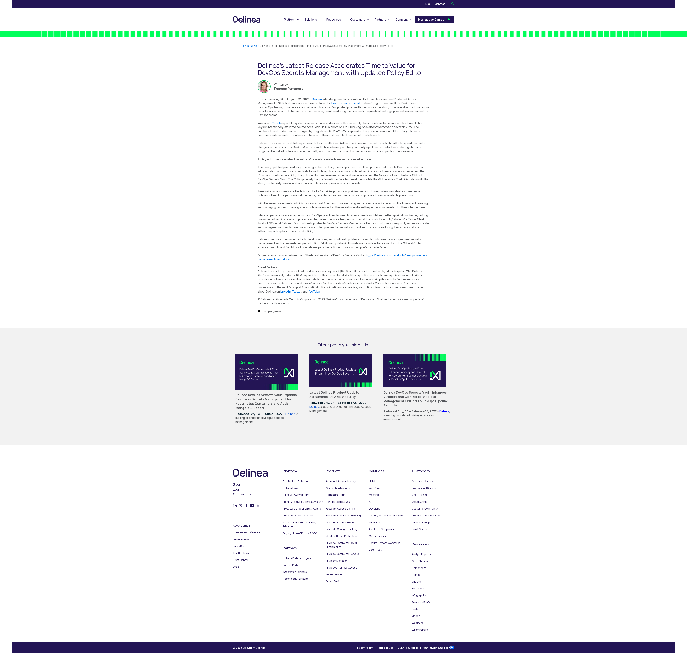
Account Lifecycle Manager (342, 481)
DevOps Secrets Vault (339, 501)
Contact (440, 4)
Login (237, 489)
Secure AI (374, 522)
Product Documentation (426, 515)
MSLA (401, 647)
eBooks (416, 581)
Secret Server (334, 574)
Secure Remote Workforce (384, 543)
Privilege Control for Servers (342, 553)
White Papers (420, 629)
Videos (416, 616)
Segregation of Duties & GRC (300, 533)
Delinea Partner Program (297, 558)
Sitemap (413, 647)
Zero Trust (375, 549)
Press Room (240, 546)
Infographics (419, 595)
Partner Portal (291, 565)
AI (370, 501)
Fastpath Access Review (340, 522)
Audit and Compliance (382, 529)
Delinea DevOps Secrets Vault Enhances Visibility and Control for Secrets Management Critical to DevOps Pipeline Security (415, 398)
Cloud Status (419, 501)
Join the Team (241, 553)
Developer (375, 508)
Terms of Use (385, 647)
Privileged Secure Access (298, 515)
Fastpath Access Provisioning (343, 515)
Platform (289, 19)
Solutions (311, 19)
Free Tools (418, 588)
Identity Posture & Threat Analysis (303, 501)
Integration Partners (295, 572)
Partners (380, 19)
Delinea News (249, 45)
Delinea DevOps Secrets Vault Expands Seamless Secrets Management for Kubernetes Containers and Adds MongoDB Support (266, 401)
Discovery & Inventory (295, 494)
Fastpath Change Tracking (341, 529)
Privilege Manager (336, 560)
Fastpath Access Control (340, 508)
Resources (333, 19)
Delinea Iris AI (290, 488)
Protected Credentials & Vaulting (302, 508)
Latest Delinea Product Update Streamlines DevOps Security (334, 394)
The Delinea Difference (246, 532)
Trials (415, 609)
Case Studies (420, 561)
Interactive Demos (431, 19)
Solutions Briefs (421, 602)
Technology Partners (295, 578)
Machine (374, 494)
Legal (236, 566)
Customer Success (423, 481)
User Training (420, 494)
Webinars (417, 623)
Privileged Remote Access (341, 567)
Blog (428, 4)
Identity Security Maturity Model (388, 515)
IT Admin (374, 481)
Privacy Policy (364, 647)
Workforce (375, 488)
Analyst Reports (421, 554)
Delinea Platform (335, 494)
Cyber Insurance (378, 536)
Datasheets (419, 568)
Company (402, 19)
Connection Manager (338, 488)
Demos (416, 574)
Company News (272, 311)
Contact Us (242, 494)
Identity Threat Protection (341, 536)
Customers (357, 19)
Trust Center (240, 560)
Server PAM (332, 581)
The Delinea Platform (295, 481)
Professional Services (424, 488)
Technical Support (422, 522)
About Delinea (241, 525)
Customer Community (425, 508)
